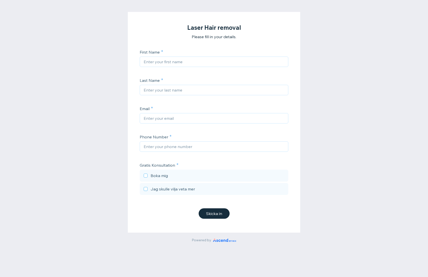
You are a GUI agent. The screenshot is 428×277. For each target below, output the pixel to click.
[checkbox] (214, 176)
